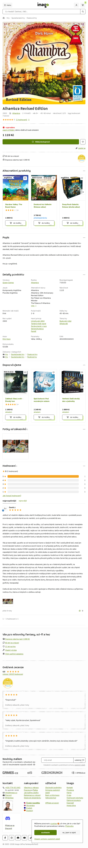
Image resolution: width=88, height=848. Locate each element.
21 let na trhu (10, 646)
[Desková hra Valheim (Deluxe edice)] (44, 201)
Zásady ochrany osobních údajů (47, 839)
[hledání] (82, 11)
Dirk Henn (7, 339)
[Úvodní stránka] (4, 18)
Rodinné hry (32, 357)
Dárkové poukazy (74, 800)
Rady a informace (52, 795)
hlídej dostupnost (42, 142)
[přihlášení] (76, 5)
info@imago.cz (11, 793)
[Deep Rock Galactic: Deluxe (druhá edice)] (72, 201)
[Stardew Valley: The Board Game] (15, 201)
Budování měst (65, 321)
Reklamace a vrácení (32, 795)
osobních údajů (79, 765)
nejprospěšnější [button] (9, 501)
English (29, 808)
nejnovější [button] (23, 501)
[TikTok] (30, 837)
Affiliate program (52, 803)
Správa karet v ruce (39, 326)
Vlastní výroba (11, 650)
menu (9, 5)
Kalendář (70, 803)
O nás (69, 795)
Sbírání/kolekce (37, 329)
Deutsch (29, 811)
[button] (44, 171)
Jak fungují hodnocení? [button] (12, 496)
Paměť (33, 331)
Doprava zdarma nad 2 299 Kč (17, 639)
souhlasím (45, 832)
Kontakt (70, 787)
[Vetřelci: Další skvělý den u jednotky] (72, 395)
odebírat (78, 760)
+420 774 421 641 (12, 787)
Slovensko (30, 805)
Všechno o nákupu (31, 787)
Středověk (64, 324)
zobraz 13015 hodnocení (13, 674)
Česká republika (33, 803)
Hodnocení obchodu (75, 798)
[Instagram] (11, 837)
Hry (8, 18)
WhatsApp (9, 798)
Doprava (27, 790)
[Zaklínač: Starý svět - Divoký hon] (15, 395)
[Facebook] (5, 837)
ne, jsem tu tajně (69, 832)
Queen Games (8, 283)
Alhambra (16, 113)
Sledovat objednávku (32, 798)
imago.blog (71, 805)
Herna (69, 793)
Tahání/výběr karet (38, 324)
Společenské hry (18, 18)
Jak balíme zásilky (31, 793)
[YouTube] (24, 837)
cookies (54, 823)
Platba (35, 790)
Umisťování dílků (37, 321)
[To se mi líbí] (80, 611)
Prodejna (70, 790)
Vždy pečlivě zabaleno (14, 654)
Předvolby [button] (69, 826)
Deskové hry (32, 18)
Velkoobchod (50, 798)
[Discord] (18, 837)
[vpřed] (82, 191)
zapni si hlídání (8, 130)
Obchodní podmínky (53, 787)
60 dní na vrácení (12, 643)
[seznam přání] (82, 141)
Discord (8, 795)
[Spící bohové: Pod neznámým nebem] (44, 395)
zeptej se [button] (81, 148)
